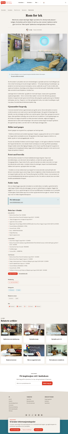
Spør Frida (29, 399)
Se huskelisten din (23, 273)
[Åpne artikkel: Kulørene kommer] (11, 350)
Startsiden (3, 10)
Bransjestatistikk (30, 401)
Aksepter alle (38, 429)
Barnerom (24, 10)
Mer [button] (36, 2)
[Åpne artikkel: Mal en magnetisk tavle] (34, 350)
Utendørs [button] (29, 2)
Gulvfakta (47, 401)
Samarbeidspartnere (13, 403)
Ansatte (10, 401)
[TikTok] (32, 415)
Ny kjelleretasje (34, 339)
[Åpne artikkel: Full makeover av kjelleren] (56, 350)
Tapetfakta (47, 403)
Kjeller (17, 298)
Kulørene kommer (11, 360)
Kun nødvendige (15, 429)
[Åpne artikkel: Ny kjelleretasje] (34, 330)
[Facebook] (26, 415)
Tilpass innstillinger (27, 429)
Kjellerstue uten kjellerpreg (11, 339)
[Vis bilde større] (34, 52)
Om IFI (10, 399)
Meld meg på (47, 383)
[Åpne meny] (65, 2)
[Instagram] (29, 415)
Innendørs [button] (21, 2)
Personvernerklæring (13, 407)
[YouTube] (42, 415)
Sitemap (10, 410)
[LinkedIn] (38, 415)
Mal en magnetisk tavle (34, 360)
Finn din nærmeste (31, 403)
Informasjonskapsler (13, 408)
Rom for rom (17, 10)
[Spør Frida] (43, 2)
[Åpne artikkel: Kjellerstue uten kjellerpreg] (11, 330)
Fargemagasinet (48, 399)
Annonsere (11, 405)
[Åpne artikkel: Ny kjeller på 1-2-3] (56, 330)
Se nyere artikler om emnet (17, 76)
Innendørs (10, 10)
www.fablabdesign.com (16, 202)
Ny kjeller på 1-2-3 (57, 339)
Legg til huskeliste (13, 273)
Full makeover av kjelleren (56, 360)
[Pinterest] (35, 415)
